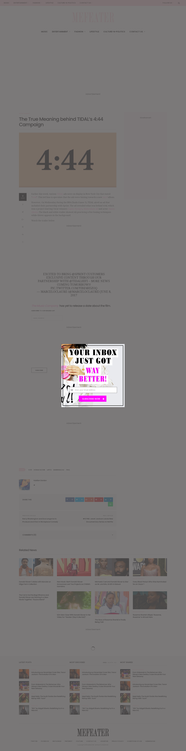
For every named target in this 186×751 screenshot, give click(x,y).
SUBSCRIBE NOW (91, 398)
